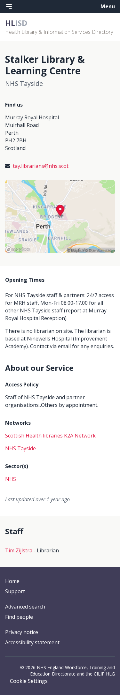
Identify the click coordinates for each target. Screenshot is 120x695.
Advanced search (25, 606)
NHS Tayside (20, 448)
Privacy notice (21, 632)
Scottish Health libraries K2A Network (50, 435)
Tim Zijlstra (18, 550)
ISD (16, 23)
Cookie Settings (29, 680)
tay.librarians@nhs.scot (40, 165)
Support (15, 591)
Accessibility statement (32, 642)
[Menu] (9, 6)
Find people (19, 616)
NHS (10, 478)
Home (12, 581)
